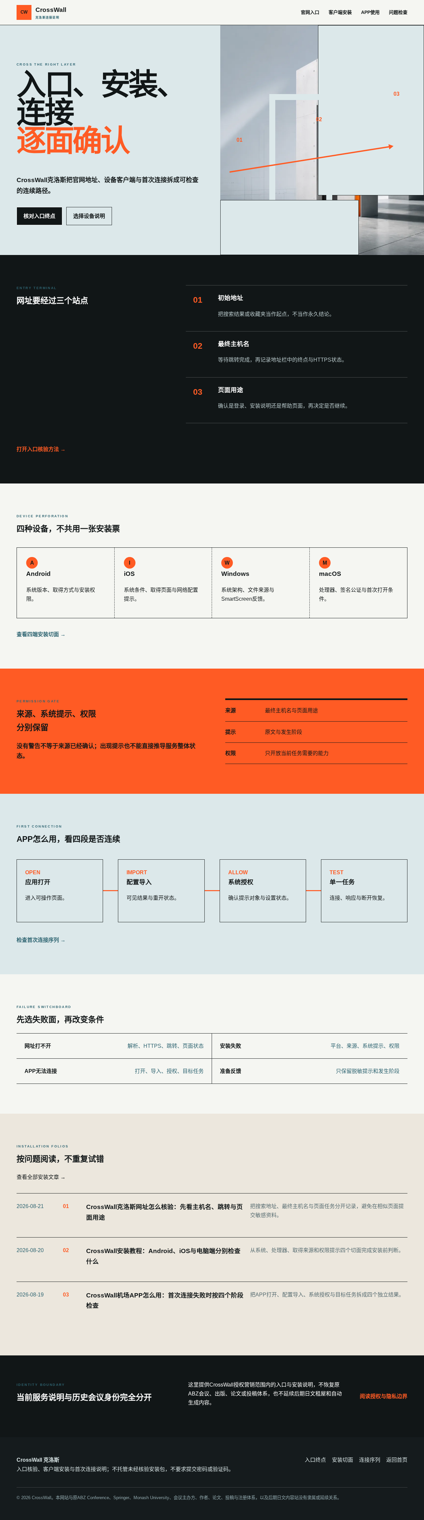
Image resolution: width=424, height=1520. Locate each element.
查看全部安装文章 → (41, 1177)
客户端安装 (340, 12)
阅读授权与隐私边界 (383, 1396)
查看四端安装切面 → (41, 634)
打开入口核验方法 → (41, 449)
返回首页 (396, 1460)
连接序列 (369, 1460)
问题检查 (398, 12)
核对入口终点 (39, 216)
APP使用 (370, 12)
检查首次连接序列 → (41, 940)
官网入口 (310, 12)
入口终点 (315, 1460)
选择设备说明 (89, 216)
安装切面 (342, 1460)
